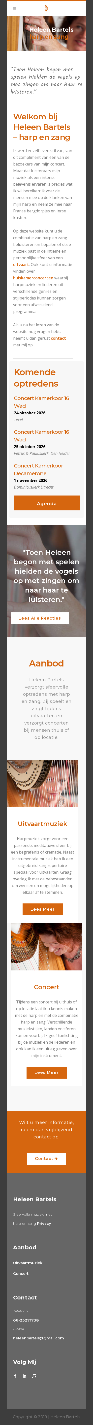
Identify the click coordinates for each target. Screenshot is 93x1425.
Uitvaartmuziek (27, 1262)
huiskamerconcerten (33, 278)
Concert (21, 1273)
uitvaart (21, 264)
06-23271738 (26, 1320)
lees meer (43, 909)
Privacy (44, 1223)
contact (58, 338)
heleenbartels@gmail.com (38, 1338)
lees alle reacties (40, 618)
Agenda (47, 503)
